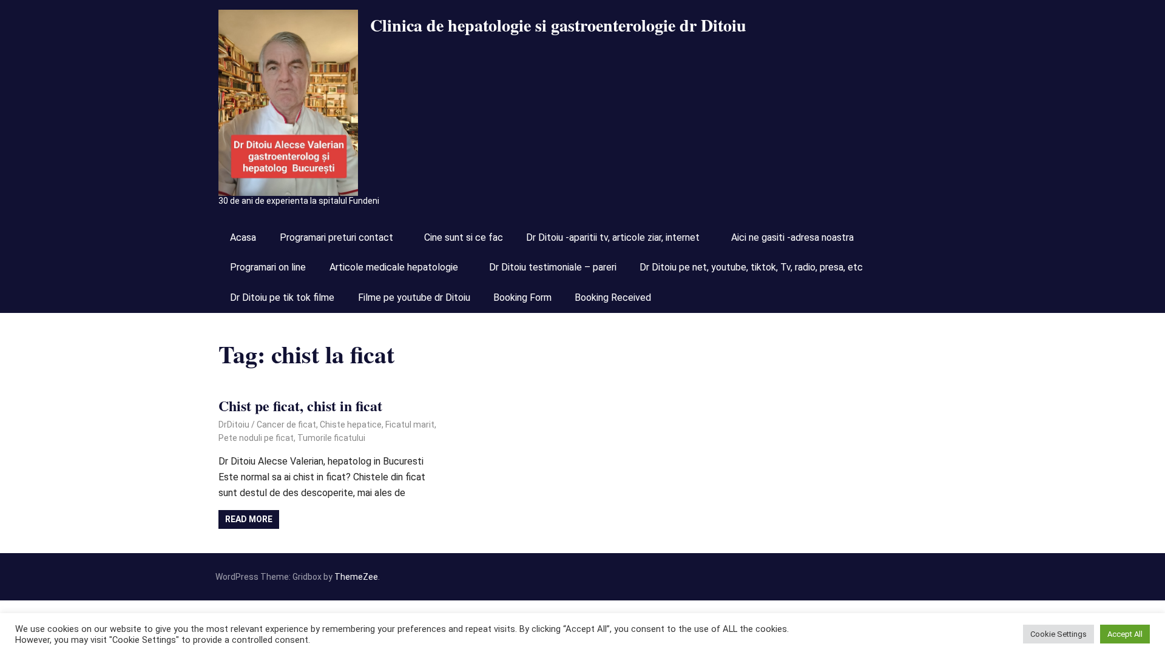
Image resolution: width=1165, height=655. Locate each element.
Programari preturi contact (336, 237)
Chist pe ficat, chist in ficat (300, 405)
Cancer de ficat (286, 424)
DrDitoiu (233, 424)
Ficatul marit (409, 424)
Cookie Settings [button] (1058, 634)
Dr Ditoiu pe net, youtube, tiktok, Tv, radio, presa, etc (751, 267)
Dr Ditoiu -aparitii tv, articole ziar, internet (613, 237)
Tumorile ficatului (331, 438)
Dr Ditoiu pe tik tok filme (282, 297)
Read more (248, 519)
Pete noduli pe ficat (256, 438)
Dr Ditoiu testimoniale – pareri (552, 267)
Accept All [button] (1125, 634)
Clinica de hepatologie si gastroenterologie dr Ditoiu (558, 25)
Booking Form (522, 297)
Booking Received (613, 297)
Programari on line (268, 267)
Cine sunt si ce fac (463, 237)
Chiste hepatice (351, 424)
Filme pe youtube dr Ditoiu (414, 297)
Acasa (243, 237)
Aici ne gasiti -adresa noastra (792, 237)
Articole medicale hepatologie (393, 267)
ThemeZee (356, 577)
